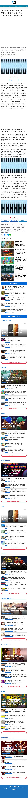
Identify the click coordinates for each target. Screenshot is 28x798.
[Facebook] (5, 235)
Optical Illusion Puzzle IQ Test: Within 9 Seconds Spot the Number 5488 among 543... (20, 268)
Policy (10, 786)
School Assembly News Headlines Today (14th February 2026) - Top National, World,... (21, 276)
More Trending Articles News (13, 362)
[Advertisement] (14, 27)
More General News (13, 408)
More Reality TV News (13, 686)
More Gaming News (13, 593)
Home (3, 6)
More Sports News (13, 455)
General (15, 6)
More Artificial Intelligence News (13, 639)
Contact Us (16, 786)
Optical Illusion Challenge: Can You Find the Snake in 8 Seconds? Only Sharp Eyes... (20, 244)
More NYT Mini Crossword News (13, 777)
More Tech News (13, 548)
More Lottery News (13, 732)
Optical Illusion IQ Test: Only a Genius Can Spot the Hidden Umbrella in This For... (20, 259)
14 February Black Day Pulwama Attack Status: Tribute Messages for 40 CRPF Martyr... (21, 251)
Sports (20, 6)
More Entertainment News (13, 501)
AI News (9, 6)
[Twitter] (8, 235)
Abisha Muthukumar (7, 56)
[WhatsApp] (10, 235)
